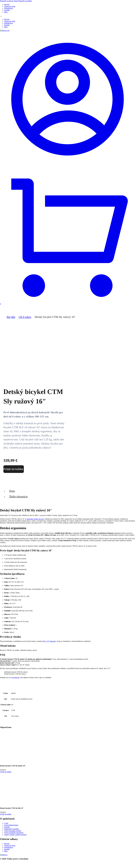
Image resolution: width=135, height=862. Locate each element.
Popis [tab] (12, 491)
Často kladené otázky (11, 825)
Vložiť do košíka (5, 772)
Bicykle (6, 4)
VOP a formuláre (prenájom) (13, 833)
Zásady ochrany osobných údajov (15, 834)
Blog (5, 12)
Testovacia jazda (9, 6)
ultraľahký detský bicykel (35, 519)
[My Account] (67, 166)
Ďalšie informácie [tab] (18, 496)
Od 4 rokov (25, 316)
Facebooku (15, 677)
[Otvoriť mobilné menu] (1, 16)
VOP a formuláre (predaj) (12, 831)
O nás (6, 823)
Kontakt (7, 10)
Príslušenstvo (8, 8)
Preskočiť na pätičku (25, 1)
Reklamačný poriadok (11, 829)
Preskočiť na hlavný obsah (9, 1)
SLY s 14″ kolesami (49, 641)
